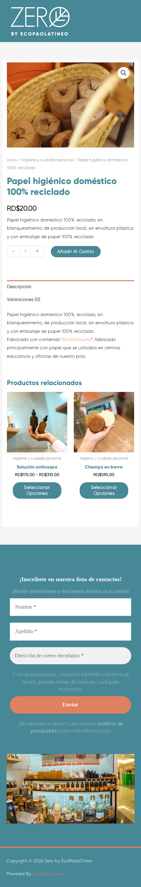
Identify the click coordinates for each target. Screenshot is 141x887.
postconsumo (77, 339)
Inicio (12, 160)
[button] (124, 73)
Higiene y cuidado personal (47, 160)
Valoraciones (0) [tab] (23, 299)
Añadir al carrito (75, 251)
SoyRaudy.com (47, 873)
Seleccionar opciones (37, 490)
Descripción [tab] (19, 286)
